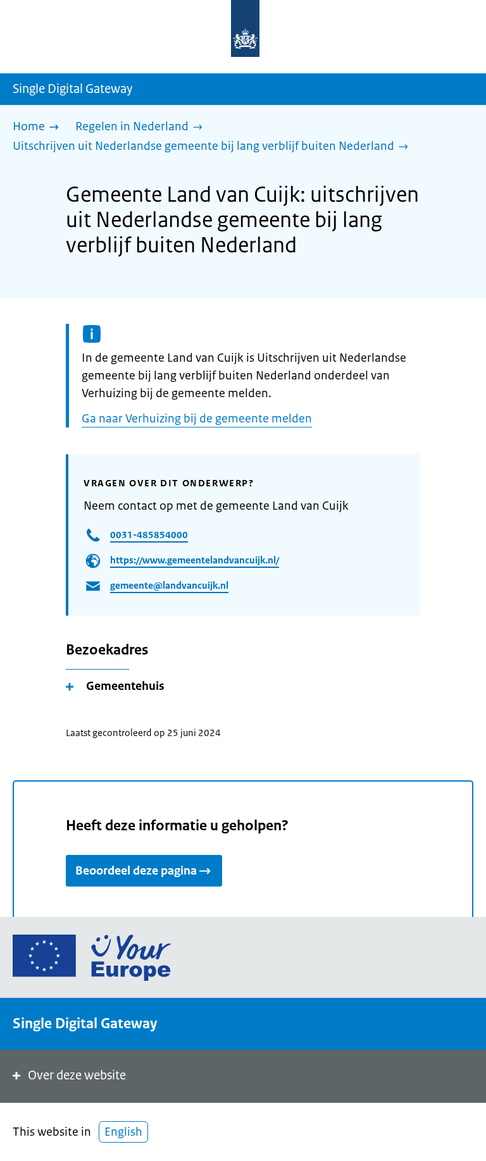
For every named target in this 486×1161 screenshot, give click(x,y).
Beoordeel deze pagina (136, 870)
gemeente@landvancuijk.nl (169, 585)
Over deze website (77, 1075)
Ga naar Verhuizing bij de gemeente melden (197, 418)
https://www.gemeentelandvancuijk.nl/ (194, 560)
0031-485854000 (149, 535)
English (123, 1132)
